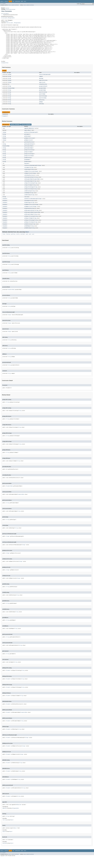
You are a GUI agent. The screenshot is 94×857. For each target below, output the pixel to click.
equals (25, 130)
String (9, 76)
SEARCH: (78, 3)
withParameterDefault (29, 210)
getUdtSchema (27, 161)
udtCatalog (41, 99)
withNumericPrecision (29, 204)
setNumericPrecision (29, 171)
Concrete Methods (26, 124)
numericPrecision (43, 80)
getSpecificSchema (28, 155)
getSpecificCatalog (29, 149)
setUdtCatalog (27, 190)
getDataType (27, 136)
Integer (9, 74)
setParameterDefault (29, 177)
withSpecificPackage (29, 220)
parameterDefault (43, 86)
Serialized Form (4, 62)
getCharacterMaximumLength (30, 132)
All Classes (3, 3)
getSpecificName (28, 151)
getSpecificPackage (29, 153)
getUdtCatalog (27, 157)
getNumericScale (28, 140)
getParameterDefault (29, 143)
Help (25, 1)
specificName (42, 93)
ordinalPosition (43, 84)
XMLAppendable (11, 17)
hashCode (26, 163)
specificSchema (42, 97)
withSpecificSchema (29, 222)
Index (22, 1)
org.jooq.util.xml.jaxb (10, 9)
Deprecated (17, 1)
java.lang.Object (5, 13)
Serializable (4, 17)
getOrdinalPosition (29, 142)
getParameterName (28, 147)
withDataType (27, 202)
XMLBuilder (31, 128)
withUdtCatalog (28, 224)
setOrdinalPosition (29, 175)
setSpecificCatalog (29, 182)
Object (6, 21)
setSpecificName (28, 184)
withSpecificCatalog (29, 216)
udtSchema (41, 103)
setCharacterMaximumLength (30, 165)
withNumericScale (28, 206)
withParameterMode (28, 212)
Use (13, 1)
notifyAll (22, 234)
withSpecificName (28, 218)
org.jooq (7, 8)
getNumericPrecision (29, 138)
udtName (41, 101)
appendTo (26, 128)
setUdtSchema (27, 194)
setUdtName (26, 192)
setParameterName (28, 181)
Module (2, 1)
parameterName (42, 90)
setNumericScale (28, 173)
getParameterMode (28, 145)
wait (27, 234)
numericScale (42, 82)
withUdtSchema (27, 227)
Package (6, 1)
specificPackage (43, 95)
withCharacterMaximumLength (31, 198)
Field (9, 5)
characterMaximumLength (44, 74)
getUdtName (26, 159)
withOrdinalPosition (29, 208)
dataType (41, 78)
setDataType (27, 169)
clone (3, 234)
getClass (13, 234)
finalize (8, 234)
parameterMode (42, 88)
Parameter (4, 116)
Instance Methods (15, 124)
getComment (26, 134)
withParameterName (28, 214)
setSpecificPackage (29, 186)
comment (41, 76)
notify (17, 234)
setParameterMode (28, 179)
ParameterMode (11, 88)
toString (26, 196)
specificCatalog (43, 92)
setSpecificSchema (28, 188)
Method (17, 5)
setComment (26, 167)
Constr (13, 5)
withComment (27, 200)
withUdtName (27, 225)
